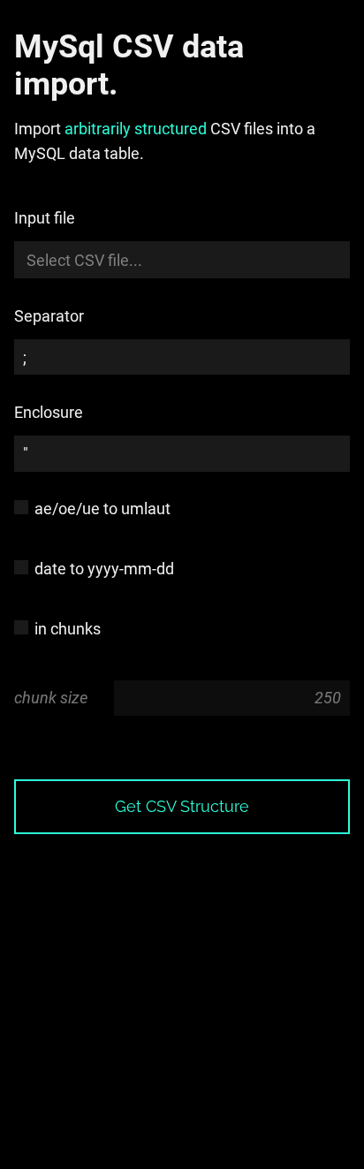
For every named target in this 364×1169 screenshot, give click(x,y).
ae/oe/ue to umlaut (102, 508)
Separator (49, 316)
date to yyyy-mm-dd (104, 568)
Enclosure (48, 412)
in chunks (67, 628)
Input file (44, 218)
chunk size (50, 697)
